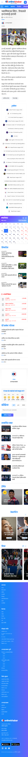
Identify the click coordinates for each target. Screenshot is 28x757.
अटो (2, 620)
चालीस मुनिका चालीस (5, 660)
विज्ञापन (2, 709)
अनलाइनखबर (8, 23)
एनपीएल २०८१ (4, 631)
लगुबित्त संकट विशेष (5, 681)
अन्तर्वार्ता (3, 594)
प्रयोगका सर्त (3, 707)
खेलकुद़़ (2, 596)
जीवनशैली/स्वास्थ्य (4, 598)
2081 (4, 655)
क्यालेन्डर (4, 218)
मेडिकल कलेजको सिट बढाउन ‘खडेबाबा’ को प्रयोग (8, 285)
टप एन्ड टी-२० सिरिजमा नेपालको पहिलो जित (18, 437)
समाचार (13, 6)
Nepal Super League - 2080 (7, 641)
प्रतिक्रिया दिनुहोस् (7, 415)
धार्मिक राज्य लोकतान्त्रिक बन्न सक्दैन (10, 338)
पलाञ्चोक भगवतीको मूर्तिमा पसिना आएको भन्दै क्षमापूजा (12, 346)
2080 (4, 653)
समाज (2, 587)
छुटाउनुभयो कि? (4, 251)
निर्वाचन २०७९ (4, 694)
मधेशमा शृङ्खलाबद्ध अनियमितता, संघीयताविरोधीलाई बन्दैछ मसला (7, 256)
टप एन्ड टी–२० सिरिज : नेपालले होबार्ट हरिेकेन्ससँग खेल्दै (19, 477)
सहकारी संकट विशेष (5, 679)
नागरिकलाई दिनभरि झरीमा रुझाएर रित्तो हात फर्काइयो (12, 331)
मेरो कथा (3, 668)
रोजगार (2, 616)
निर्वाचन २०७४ (4, 687)
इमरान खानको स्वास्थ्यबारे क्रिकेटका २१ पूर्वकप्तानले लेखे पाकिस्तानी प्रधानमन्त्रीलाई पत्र (19, 458)
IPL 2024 (3, 636)
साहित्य (2, 592)
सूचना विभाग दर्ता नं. (4, 733)
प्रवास (2, 600)
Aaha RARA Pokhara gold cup (7, 639)
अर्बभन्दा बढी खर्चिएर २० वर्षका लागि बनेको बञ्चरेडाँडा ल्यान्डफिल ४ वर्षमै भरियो (9, 267)
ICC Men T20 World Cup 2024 (6, 634)
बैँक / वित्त (3, 618)
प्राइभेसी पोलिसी (4, 711)
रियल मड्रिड (15, 98)
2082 (4, 658)
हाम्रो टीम (3, 705)
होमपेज (6, 6)
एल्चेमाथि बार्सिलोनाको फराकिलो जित (18, 467)
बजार (2, 611)
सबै (23, 546)
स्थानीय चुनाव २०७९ (5, 692)
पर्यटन (2, 614)
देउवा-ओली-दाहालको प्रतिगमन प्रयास (9, 276)
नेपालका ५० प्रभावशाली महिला (7, 652)
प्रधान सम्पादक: (4, 728)
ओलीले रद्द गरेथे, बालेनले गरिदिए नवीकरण (11, 353)
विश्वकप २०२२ (4, 643)
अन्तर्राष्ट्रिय (3, 603)
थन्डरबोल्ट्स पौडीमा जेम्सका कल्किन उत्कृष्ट (19, 427)
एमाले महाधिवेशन (4, 696)
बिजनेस (19, 6)
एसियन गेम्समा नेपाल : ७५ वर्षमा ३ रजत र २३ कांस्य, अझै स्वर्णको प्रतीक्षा (19, 447)
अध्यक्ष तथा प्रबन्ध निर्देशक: (6, 724)
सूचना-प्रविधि (3, 622)
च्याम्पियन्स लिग (6, 98)
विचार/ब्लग (3, 590)
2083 (4, 666)
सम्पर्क (2, 714)
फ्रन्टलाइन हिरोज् (4, 670)
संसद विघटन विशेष (4, 683)
